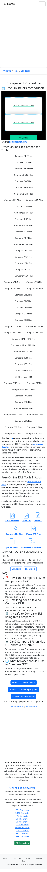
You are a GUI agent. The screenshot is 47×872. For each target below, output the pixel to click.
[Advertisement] (23, 43)
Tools (16, 71)
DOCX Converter (22, 813)
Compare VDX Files (34, 288)
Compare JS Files (34, 427)
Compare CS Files (35, 414)
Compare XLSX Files (23, 206)
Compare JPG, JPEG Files (23, 389)
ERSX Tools (30, 569)
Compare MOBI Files (23, 351)
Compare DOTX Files (23, 194)
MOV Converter (22, 827)
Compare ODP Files (23, 307)
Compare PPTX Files (24, 263)
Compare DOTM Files (23, 187)
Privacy (28, 858)
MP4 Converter (22, 819)
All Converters (22, 843)
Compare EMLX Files (23, 408)
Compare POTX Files (23, 244)
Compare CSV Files (34, 332)
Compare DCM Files (23, 358)
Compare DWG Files (23, 370)
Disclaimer (38, 858)
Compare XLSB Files (23, 219)
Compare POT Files (23, 238)
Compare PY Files (13, 433)
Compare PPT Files (23, 269)
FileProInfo (8, 3)
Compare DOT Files (23, 181)
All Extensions (17, 706)
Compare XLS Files (12, 200)
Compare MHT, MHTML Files (23, 345)
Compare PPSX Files (24, 257)
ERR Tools (16, 569)
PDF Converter (22, 810)
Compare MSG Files (13, 414)
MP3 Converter (22, 821)
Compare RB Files (34, 433)
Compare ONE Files (23, 294)
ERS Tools (25, 71)
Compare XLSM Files (23, 225)
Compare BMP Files (12, 383)
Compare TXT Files (12, 332)
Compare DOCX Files (23, 175)
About (5, 858)
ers (11, 438)
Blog (23, 861)
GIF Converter (22, 830)
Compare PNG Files (23, 395)
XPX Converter (22, 833)
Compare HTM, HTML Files (24, 339)
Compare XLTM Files (23, 212)
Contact (13, 858)
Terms (20, 858)
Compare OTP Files (23, 313)
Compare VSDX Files (23, 276)
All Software (31, 706)
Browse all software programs (23, 689)
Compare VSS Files (34, 282)
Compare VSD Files (12, 282)
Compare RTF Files (34, 326)
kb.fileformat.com (18, 141)
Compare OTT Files (12, 326)
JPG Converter (22, 816)
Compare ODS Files (23, 320)
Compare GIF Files (35, 383)
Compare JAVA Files (23, 421)
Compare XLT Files (34, 200)
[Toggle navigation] (42, 3)
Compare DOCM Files (23, 168)
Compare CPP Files (13, 427)
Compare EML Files (23, 402)
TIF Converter (22, 824)
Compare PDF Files (23, 156)
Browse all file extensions (23, 682)
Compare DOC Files (23, 162)
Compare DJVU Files (24, 364)
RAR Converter (22, 836)
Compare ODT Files (23, 301)
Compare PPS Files (23, 250)
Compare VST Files (12, 288)
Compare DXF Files (23, 376)
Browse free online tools (23, 696)
